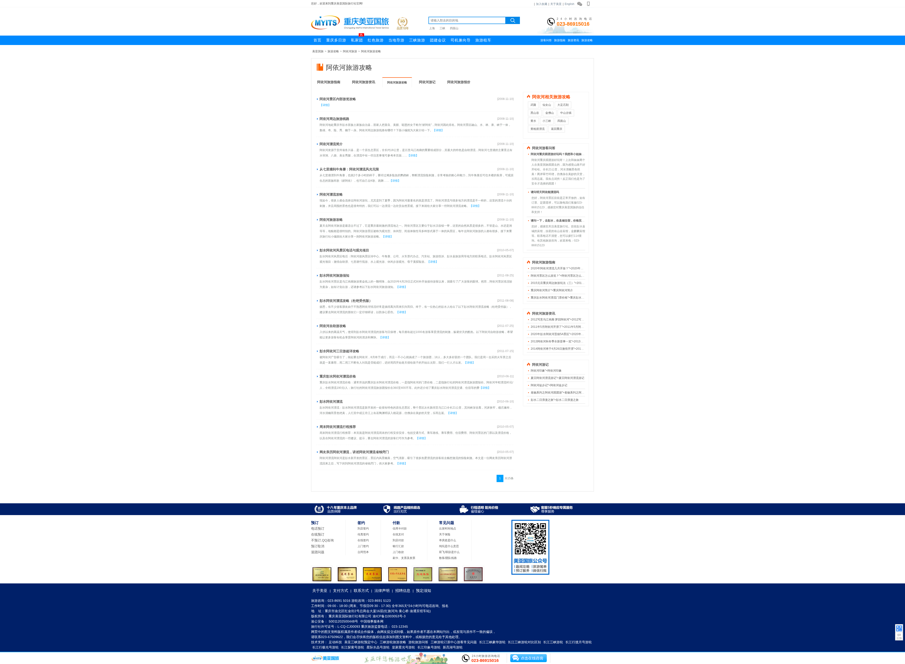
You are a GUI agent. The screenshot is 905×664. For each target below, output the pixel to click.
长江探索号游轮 (352, 647)
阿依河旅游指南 (328, 82)
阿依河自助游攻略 (333, 326)
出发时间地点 (447, 528)
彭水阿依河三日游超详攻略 (339, 351)
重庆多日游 (336, 40)
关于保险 (444, 534)
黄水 (533, 121)
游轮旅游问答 (418, 642)
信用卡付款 (400, 528)
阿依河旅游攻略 (371, 51)
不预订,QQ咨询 (322, 540)
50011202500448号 (343, 621)
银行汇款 (398, 546)
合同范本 (363, 552)
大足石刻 (563, 105)
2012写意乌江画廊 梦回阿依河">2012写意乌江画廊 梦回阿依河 (570, 319)
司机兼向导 (461, 40)
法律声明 (382, 591)
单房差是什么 (447, 540)
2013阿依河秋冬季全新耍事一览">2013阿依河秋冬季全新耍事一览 (572, 341)
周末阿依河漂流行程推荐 (338, 427)
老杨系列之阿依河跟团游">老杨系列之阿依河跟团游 (563, 392)
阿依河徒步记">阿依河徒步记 (549, 385)
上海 (432, 28)
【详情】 (325, 105)
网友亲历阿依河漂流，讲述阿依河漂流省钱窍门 (354, 452)
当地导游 (396, 40)
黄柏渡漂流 (538, 129)
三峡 (442, 28)
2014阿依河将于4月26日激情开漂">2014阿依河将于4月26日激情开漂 (575, 348)
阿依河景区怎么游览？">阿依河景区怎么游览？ (560, 275)
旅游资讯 (573, 40)
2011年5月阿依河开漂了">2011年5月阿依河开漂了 (563, 326)
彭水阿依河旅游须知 (334, 275)
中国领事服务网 (371, 621)
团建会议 (438, 40)
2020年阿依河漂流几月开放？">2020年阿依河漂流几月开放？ (570, 268)
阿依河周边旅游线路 (334, 119)
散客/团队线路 (448, 558)
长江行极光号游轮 (325, 647)
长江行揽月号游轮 (578, 642)
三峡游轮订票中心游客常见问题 (454, 642)
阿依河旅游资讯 (363, 82)
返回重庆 (556, 129)
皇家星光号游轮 (403, 647)
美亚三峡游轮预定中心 (360, 642)
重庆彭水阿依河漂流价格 (338, 376)
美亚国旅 (318, 51)
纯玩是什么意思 (449, 546)
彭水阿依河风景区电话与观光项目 (344, 250)
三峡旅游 (417, 40)
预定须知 (423, 591)
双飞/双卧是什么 (449, 552)
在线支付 (398, 534)
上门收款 (398, 552)
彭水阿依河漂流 (331, 401)
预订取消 (317, 546)
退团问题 (317, 552)
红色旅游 (376, 40)
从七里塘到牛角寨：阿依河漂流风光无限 (349, 169)
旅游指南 (559, 40)
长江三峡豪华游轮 (492, 642)
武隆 (533, 105)
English (569, 4)
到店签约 (363, 528)
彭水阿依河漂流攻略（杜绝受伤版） (346, 301)
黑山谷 (535, 113)
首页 (317, 40)
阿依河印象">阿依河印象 (546, 370)
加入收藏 (541, 4)
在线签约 (363, 540)
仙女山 (547, 105)
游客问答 (546, 40)
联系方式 (361, 591)
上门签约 (363, 546)
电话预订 (317, 528)
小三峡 (547, 121)
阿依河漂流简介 (331, 144)
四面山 (454, 28)
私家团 (357, 39)
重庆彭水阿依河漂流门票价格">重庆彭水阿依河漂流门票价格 (569, 297)
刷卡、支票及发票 (404, 558)
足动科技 (335, 642)
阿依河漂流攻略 (331, 194)
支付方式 (340, 591)
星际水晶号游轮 (378, 647)
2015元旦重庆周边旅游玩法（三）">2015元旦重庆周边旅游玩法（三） (575, 283)
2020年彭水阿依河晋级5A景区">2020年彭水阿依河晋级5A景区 (570, 334)
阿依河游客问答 (543, 148)
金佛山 (549, 113)
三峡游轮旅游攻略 (393, 642)
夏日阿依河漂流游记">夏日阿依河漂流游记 (557, 378)
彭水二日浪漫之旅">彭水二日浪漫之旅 (555, 400)
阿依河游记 (427, 82)
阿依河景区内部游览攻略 (338, 99)
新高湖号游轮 (453, 647)
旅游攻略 (587, 40)
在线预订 (317, 534)
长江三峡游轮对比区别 (524, 642)
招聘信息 (402, 591)
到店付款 (398, 540)
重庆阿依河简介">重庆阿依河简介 (552, 290)
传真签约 (363, 534)
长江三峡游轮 (553, 642)
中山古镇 (566, 113)
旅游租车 (483, 40)
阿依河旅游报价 (458, 82)
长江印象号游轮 (428, 647)
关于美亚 (556, 4)
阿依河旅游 (350, 51)
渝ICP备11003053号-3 (389, 616)
